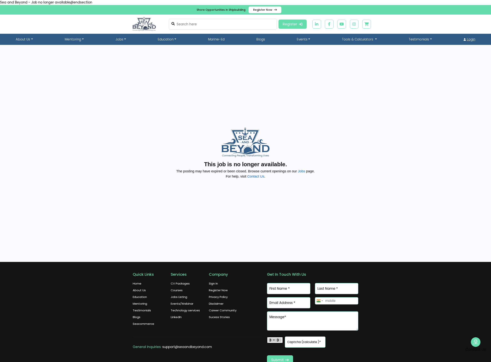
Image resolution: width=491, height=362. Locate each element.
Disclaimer (216, 304)
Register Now (237, 10)
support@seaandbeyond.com (187, 347)
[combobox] (319, 300)
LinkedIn (176, 317)
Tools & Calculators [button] (358, 39)
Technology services (185, 310)
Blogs (260, 39)
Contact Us (255, 176)
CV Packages (180, 283)
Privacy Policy (218, 297)
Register (290, 24)
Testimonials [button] (419, 39)
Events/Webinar (182, 304)
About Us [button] (23, 39)
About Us (139, 290)
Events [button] (302, 39)
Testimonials (142, 310)
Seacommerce (143, 324)
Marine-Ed (216, 39)
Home (137, 283)
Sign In (213, 283)
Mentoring (140, 304)
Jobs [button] (119, 39)
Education (140, 297)
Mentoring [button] (73, 39)
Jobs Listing (179, 297)
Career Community (222, 310)
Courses (177, 290)
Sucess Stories (219, 317)
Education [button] (166, 39)
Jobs (301, 171)
